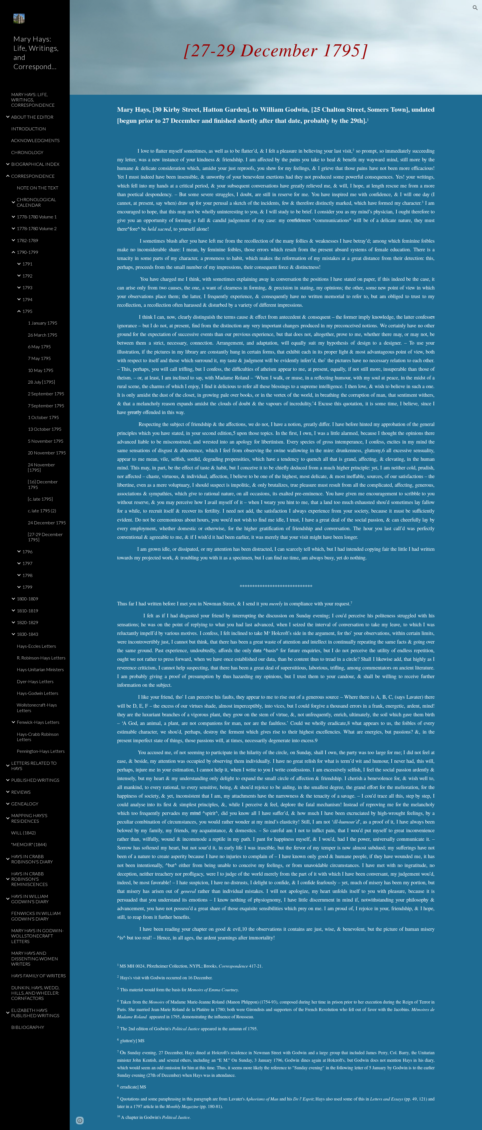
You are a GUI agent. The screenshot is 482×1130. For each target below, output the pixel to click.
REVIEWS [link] (21, 792)
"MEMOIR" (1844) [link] (29, 844)
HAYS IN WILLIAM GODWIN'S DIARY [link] (30, 898)
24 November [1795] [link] (41, 467)
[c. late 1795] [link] (40, 498)
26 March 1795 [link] (42, 334)
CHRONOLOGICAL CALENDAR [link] (36, 202)
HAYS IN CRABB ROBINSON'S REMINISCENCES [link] (29, 879)
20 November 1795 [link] (47, 452)
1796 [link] (27, 551)
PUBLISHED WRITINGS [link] (35, 780)
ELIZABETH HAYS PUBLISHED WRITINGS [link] (35, 1012)
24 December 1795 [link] (47, 522)
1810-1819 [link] (27, 610)
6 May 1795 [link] (39, 346)
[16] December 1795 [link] (43, 484)
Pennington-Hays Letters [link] (41, 751)
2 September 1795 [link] (46, 393)
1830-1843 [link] (27, 634)
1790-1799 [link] (27, 252)
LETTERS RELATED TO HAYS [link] (34, 765)
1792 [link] (27, 275)
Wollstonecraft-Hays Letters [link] (37, 707)
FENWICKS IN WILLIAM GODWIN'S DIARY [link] (36, 915)
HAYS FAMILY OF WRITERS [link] (38, 975)
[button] (475, 7)
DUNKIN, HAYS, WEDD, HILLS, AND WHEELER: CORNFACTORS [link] (35, 993)
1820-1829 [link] (27, 622)
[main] (276, 47)
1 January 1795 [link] (42, 322)
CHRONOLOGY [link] (27, 152)
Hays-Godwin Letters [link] (37, 693)
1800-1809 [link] (27, 598)
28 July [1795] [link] (41, 381)
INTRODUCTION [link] (28, 128)
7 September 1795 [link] (46, 405)
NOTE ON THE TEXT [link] (37, 187)
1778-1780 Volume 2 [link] (37, 228)
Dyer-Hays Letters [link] (35, 681)
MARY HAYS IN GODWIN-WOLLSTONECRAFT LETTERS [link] (37, 936)
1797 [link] (27, 563)
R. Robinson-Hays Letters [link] (41, 657)
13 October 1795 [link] (44, 429)
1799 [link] (27, 587)
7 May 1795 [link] (39, 358)
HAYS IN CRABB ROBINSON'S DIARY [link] (32, 859)
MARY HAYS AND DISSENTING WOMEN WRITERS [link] (34, 958)
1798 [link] (27, 575)
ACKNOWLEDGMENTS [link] (35, 140)
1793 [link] (27, 287)
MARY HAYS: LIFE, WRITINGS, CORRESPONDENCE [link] (33, 100)
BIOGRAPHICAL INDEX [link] (35, 164)
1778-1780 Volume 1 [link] (37, 216)
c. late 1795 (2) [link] (42, 510)
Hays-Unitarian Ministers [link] (40, 669)
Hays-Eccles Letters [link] (36, 646)
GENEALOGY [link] (24, 803)
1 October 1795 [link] (43, 417)
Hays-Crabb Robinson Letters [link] (38, 736)
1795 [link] (27, 311)
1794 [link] (27, 299)
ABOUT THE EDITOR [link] (32, 117)
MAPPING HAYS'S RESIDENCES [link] (29, 818)
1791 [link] (27, 263)
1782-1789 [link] (27, 240)
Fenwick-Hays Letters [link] (38, 722)
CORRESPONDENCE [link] (33, 176)
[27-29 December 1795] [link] (45, 537)
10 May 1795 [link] (40, 370)
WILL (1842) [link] (23, 832)
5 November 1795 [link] (45, 441)
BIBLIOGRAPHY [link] (27, 1027)
